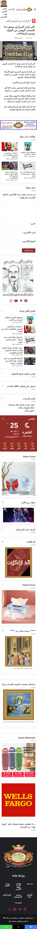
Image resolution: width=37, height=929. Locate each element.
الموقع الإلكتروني (28, 241)
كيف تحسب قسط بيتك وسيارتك (21, 405)
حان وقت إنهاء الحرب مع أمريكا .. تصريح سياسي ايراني (27, 174)
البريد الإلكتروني (28, 232)
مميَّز (10, 921)
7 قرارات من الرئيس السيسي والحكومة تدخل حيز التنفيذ (10, 155)
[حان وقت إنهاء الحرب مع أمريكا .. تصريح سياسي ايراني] (27, 166)
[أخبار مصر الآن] (24, 9)
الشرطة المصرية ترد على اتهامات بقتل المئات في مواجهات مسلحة (13, 360)
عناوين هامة (29, 411)
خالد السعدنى (28, 38)
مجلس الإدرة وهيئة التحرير (18, 886)
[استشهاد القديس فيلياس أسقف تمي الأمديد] (27, 146)
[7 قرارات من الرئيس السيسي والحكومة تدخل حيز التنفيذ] (10, 146)
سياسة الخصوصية (18, 896)
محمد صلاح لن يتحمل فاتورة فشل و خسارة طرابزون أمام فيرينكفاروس (12, 350)
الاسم (32, 224)
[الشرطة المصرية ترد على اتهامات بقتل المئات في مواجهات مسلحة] (29, 361)
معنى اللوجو (7, 884)
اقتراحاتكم (7, 895)
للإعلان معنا (29, 896)
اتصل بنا (18, 903)
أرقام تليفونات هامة (26, 408)
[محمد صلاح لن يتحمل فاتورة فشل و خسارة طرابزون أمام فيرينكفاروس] (10, 166)
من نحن (30, 884)
